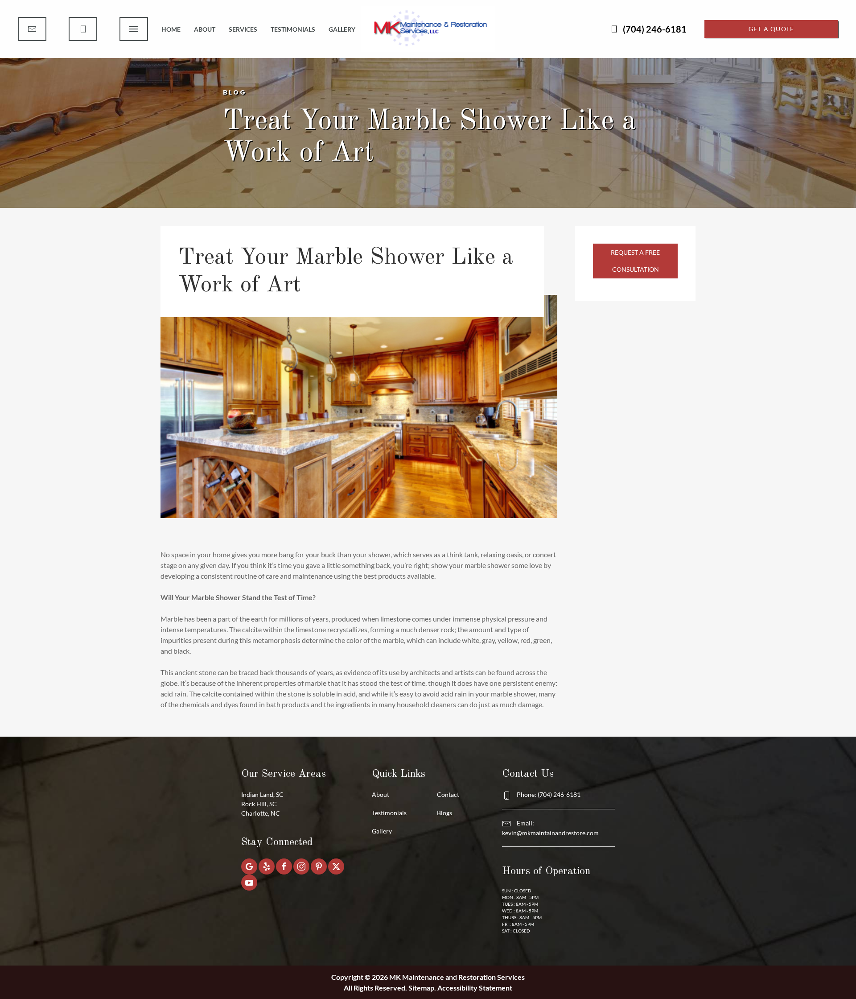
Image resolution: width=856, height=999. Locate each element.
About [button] (204, 29)
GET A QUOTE (771, 29)
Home (171, 29)
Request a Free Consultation (635, 261)
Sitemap (421, 987)
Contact (448, 794)
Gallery (342, 29)
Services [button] (243, 29)
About (380, 794)
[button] (133, 29)
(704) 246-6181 (655, 29)
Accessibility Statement (474, 987)
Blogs (444, 813)
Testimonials (293, 29)
